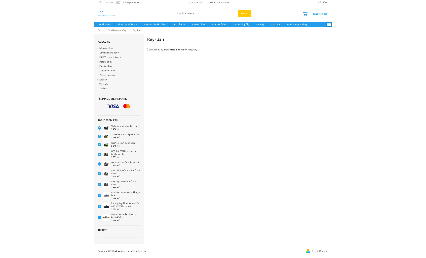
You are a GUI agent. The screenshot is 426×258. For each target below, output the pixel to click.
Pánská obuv (105, 66)
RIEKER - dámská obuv (110, 57)
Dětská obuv (105, 62)
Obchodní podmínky (220, 2)
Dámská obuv (106, 48)
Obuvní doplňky (107, 75)
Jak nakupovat (196, 2)
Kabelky (103, 79)
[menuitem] (104, 24)
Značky (103, 88)
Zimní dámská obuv (109, 52)
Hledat (245, 13)
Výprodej (103, 84)
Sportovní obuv (107, 70)
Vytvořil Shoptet (320, 251)
